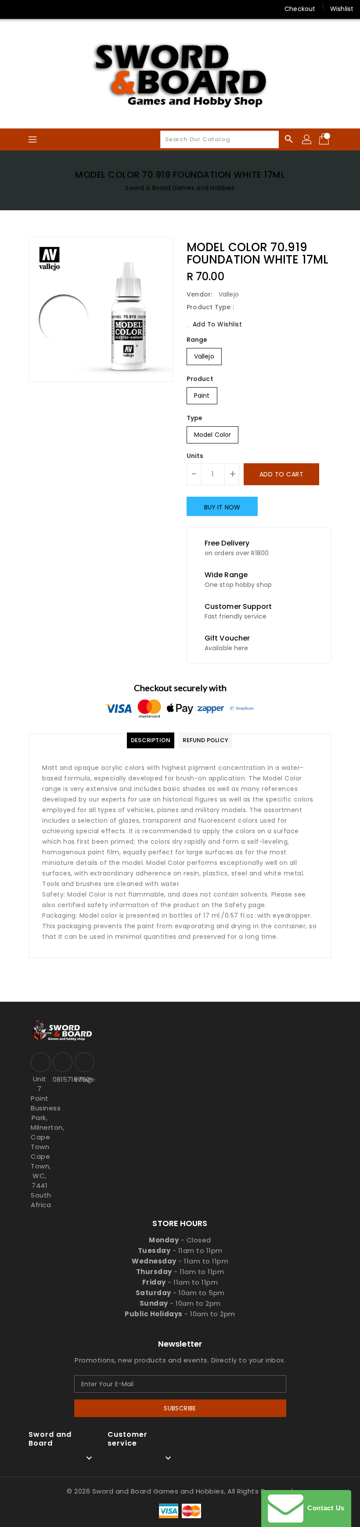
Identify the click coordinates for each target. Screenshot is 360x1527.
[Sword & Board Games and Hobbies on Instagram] (64, 8)
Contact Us (324, 1508)
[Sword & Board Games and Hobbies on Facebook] (14, 8)
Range (197, 339)
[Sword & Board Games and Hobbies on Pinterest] (47, 8)
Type (194, 418)
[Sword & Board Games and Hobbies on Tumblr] (80, 8)
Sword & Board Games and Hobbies (179, 187)
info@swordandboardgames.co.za (83, 1079)
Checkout (299, 8)
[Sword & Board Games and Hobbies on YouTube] (97, 8)
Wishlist (341, 8)
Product (200, 378)
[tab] (150, 740)
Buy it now (222, 507)
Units (195, 456)
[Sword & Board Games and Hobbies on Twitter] (30, 8)
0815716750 (61, 1079)
